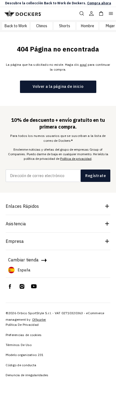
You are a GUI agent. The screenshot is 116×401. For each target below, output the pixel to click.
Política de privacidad (75, 159)
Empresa (15, 241)
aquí (83, 65)
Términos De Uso (19, 345)
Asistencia (16, 223)
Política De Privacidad (22, 325)
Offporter (39, 319)
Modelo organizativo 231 (25, 355)
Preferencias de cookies (24, 335)
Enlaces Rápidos (22, 206)
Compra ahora (99, 3)
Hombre (87, 25)
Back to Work (16, 25)
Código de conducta (21, 365)
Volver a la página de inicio (58, 86)
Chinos (41, 25)
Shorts (64, 25)
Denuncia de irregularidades (27, 375)
